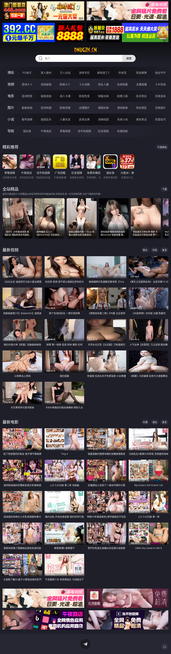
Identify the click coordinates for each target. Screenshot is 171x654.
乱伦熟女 (141, 96)
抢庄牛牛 (160, 73)
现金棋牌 (141, 73)
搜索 (129, 58)
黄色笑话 (141, 119)
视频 (11, 84)
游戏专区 (84, 73)
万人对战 (65, 73)
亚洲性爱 (27, 96)
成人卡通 (65, 96)
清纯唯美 (122, 108)
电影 (11, 96)
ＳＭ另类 (160, 84)
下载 (164, 189)
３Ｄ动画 (84, 84)
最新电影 (11, 422)
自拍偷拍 (46, 84)
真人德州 (46, 73)
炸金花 (122, 73)
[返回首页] (164, 647)
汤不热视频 (84, 131)
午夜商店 (46, 131)
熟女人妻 (103, 84)
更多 (164, 250)
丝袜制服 (122, 84)
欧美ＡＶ (65, 84)
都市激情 (27, 119)
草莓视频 (65, 131)
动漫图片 (84, 108)
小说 (11, 119)
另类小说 (122, 119)
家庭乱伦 (46, 119)
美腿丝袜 (103, 108)
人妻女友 (65, 119)
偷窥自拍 (27, 108)
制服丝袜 (103, 96)
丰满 (145, 422)
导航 (11, 131)
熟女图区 (141, 108)
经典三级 (122, 96)
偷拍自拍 (46, 96)
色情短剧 (122, 131)
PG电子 (27, 73)
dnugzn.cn (85, 50)
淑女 (154, 422)
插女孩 (27, 131)
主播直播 (141, 84)
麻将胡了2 (103, 73)
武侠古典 (84, 119)
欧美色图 (65, 108)
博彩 (11, 72)
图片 (11, 107)
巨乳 (154, 250)
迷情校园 (103, 119)
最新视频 (11, 250)
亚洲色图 (46, 108)
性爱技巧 (160, 119)
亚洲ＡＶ (27, 84)
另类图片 (160, 108)
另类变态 (160, 96)
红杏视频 (103, 131)
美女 (145, 250)
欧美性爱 (84, 96)
